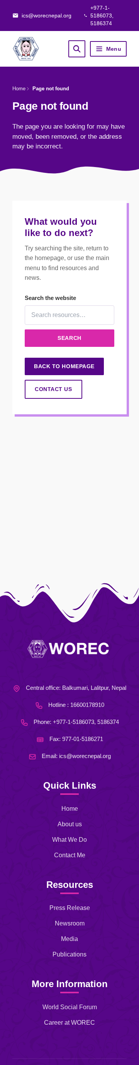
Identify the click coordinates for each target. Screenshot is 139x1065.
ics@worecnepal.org (85, 756)
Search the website (50, 298)
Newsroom (70, 923)
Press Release (69, 908)
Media (69, 939)
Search (69, 338)
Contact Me (69, 855)
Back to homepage (64, 366)
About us (70, 824)
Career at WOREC (69, 1022)
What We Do (69, 839)
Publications (69, 954)
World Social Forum (69, 1007)
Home (18, 88)
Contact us (53, 389)
